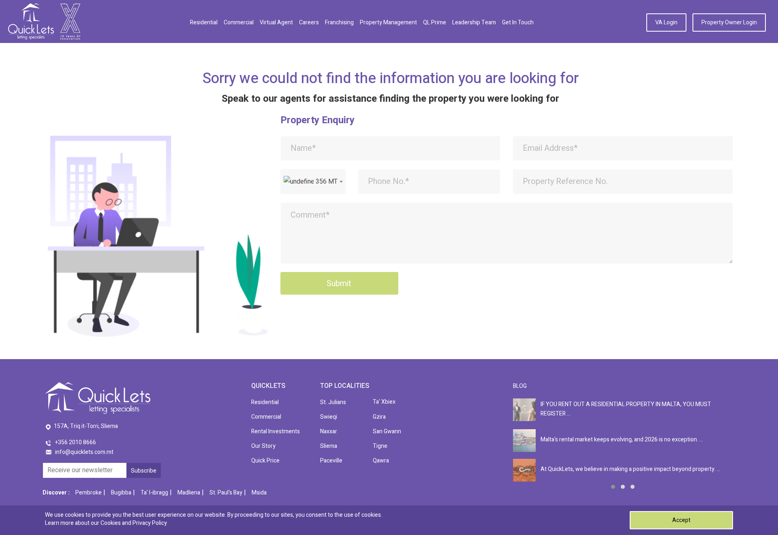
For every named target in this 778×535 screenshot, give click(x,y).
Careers (309, 22)
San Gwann (387, 431)
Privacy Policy (150, 523)
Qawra (381, 460)
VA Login (666, 22)
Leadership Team (474, 22)
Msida (259, 492)
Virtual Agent (276, 22)
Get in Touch (518, 22)
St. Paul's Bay (225, 492)
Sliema (328, 446)
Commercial (239, 22)
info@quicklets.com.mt (84, 452)
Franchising (339, 22)
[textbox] (313, 181)
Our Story (263, 446)
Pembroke (88, 492)
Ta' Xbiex (384, 402)
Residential (204, 22)
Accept (681, 520)
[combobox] (313, 181)
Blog (520, 386)
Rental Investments (275, 431)
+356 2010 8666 (75, 442)
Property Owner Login (729, 22)
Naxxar (328, 431)
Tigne (380, 446)
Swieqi (328, 417)
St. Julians (333, 402)
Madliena (188, 492)
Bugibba (121, 492)
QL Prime (434, 22)
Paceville (331, 460)
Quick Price (265, 460)
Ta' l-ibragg (154, 492)
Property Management (388, 22)
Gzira (379, 417)
